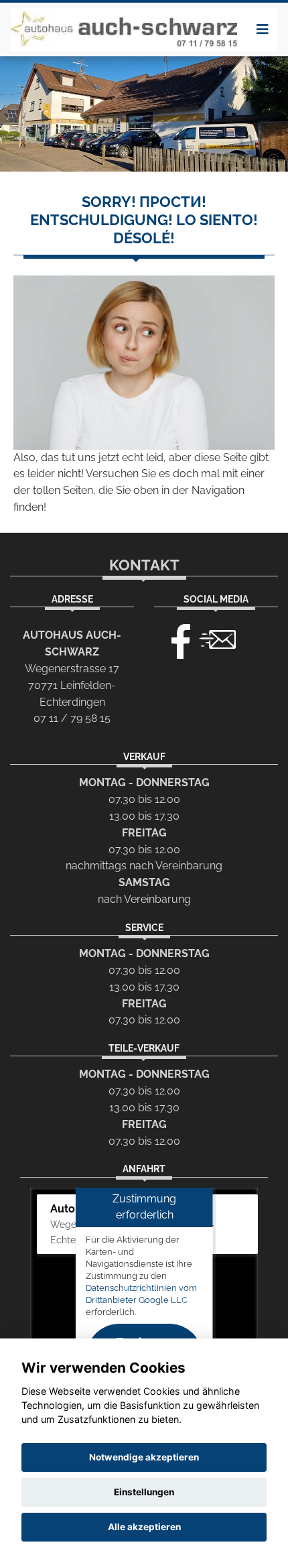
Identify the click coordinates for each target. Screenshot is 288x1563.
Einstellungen (144, 1492)
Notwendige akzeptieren (144, 1457)
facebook (175, 638)
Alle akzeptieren (144, 1526)
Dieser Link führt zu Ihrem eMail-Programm (217, 638)
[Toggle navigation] (262, 29)
